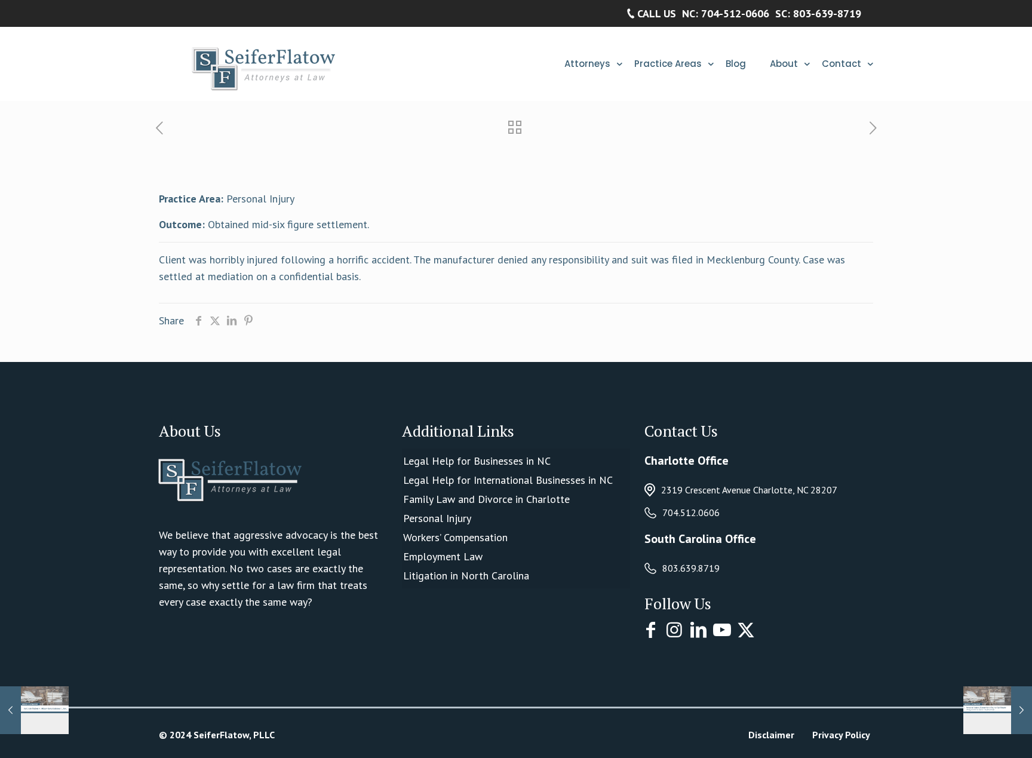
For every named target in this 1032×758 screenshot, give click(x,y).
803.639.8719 (691, 568)
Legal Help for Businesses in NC (477, 461)
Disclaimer (771, 735)
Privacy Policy (841, 735)
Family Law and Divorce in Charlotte (486, 499)
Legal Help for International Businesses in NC (508, 480)
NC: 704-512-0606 (725, 13)
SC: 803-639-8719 (818, 13)
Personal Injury (437, 518)
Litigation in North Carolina (466, 575)
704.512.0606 (691, 512)
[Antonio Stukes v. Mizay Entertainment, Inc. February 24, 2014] (34, 710)
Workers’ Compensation (455, 537)
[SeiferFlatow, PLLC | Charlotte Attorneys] (260, 63)
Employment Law (443, 556)
